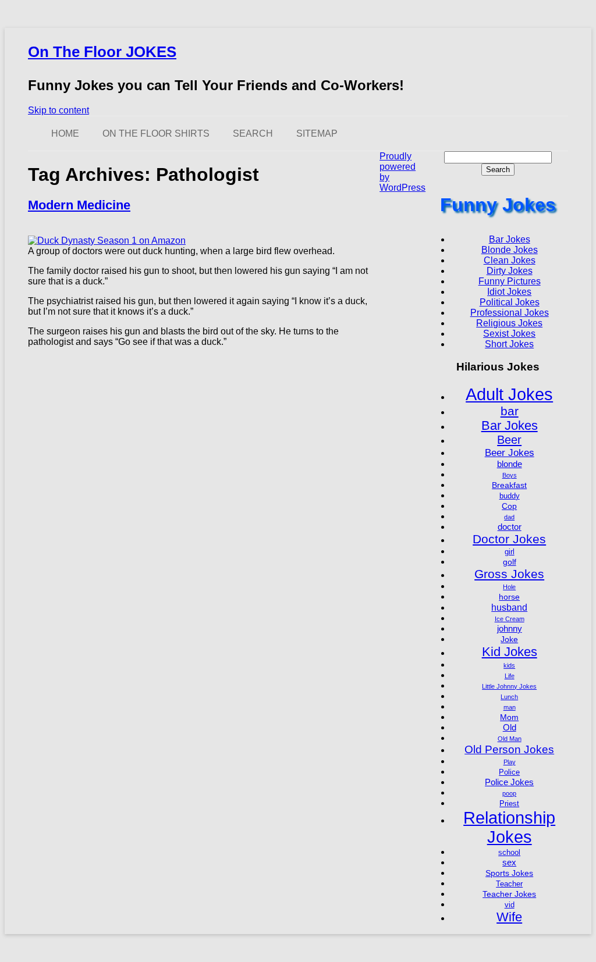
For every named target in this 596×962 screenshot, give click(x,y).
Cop (509, 506)
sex (509, 862)
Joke (509, 639)
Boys (509, 475)
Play (509, 761)
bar (510, 411)
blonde (509, 464)
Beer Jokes (509, 452)
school (509, 853)
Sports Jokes (509, 873)
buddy (509, 496)
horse (509, 596)
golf (509, 561)
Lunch (509, 696)
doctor (510, 527)
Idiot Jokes (509, 292)
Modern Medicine (79, 205)
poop (509, 793)
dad (509, 517)
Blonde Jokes (509, 250)
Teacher (509, 884)
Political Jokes (510, 302)
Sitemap (317, 133)
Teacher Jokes (509, 894)
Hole (509, 586)
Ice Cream (509, 618)
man (509, 707)
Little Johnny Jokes (509, 686)
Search (253, 133)
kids (509, 665)
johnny (509, 628)
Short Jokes (509, 344)
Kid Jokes (509, 651)
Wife (509, 917)
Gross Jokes (509, 573)
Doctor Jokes (509, 539)
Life (510, 675)
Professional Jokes (509, 313)
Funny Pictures (509, 281)
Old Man (510, 738)
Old (509, 727)
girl (510, 552)
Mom (509, 717)
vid (510, 905)
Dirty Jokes (510, 271)
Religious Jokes (509, 323)
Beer (509, 439)
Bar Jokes (509, 239)
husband (509, 607)
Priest (509, 804)
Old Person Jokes (509, 749)
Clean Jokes (509, 260)
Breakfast (509, 485)
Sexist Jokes (509, 334)
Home (65, 133)
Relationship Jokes (509, 827)
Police (509, 772)
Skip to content (58, 110)
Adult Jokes (509, 394)
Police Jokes (509, 782)
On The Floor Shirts (156, 133)
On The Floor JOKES (102, 51)
